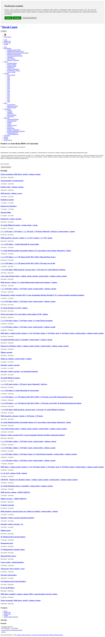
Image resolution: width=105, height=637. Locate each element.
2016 (8, 91)
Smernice (9, 122)
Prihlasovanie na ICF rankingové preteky (17, 53)
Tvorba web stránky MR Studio (40, 635)
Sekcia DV (7, 118)
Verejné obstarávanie (12, 132)
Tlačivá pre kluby (11, 107)
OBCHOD (7, 135)
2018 (8, 88)
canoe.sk (3, 632)
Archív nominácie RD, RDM (14, 56)
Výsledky (6, 73)
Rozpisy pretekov (11, 64)
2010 (8, 100)
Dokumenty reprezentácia (14, 54)
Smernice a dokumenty (13, 60)
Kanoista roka (10, 128)
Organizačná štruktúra (13, 119)
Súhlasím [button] (8, 18)
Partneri (6, 137)
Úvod (5, 39)
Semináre (9, 112)
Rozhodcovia (10, 67)
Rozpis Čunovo (8, 140)
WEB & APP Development (56, 635)
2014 (8, 94)
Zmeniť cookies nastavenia (11, 617)
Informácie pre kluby (12, 106)
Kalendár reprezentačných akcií (15, 51)
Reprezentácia (7, 48)
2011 (8, 98)
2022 (8, 82)
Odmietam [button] (17, 18)
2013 (8, 95)
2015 (8, 92)
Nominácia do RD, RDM (13, 50)
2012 (8, 97)
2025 (8, 78)
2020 (8, 85)
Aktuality (9, 110)
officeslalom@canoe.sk (16, 630)
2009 (8, 101)
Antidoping (10, 57)
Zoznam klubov (11, 104)
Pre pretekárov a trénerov (13, 70)
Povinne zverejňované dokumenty (16, 131)
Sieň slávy (10, 126)
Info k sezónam (11, 58)
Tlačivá (9, 124)
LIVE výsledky (11, 75)
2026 (8, 76)
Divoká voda (7, 42)
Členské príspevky (12, 121)
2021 (8, 84)
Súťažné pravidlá (11, 66)
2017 (8, 90)
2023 (8, 81)
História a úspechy (12, 125)
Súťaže (6, 61)
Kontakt (6, 44)
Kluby (5, 103)
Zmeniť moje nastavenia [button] (29, 18)
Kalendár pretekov (12, 63)
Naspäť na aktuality (6, 167)
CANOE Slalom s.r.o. (13, 134)
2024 (8, 79)
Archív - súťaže (11, 72)
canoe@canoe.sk (5, 630)
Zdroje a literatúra (11, 115)
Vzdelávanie (7, 109)
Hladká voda (7, 41)
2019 (8, 87)
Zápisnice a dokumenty (13, 129)
